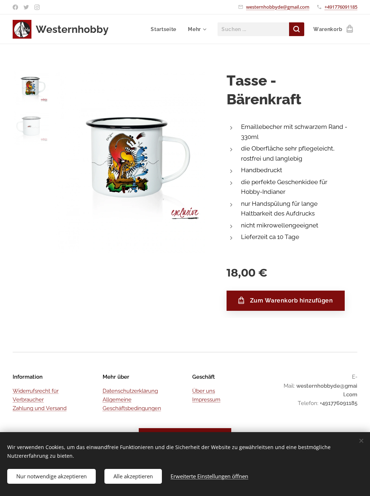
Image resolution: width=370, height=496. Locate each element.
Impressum (206, 399)
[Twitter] (26, 7)
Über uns (203, 391)
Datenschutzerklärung (130, 391)
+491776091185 (340, 7)
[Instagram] (37, 7)
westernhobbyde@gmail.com (277, 7)
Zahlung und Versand (39, 408)
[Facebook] (15, 7)
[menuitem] (165, 29)
